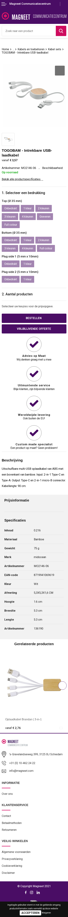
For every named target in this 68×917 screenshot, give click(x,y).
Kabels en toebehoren (31, 49)
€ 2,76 (13, 728)
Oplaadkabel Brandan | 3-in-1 (23, 719)
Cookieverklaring (12, 865)
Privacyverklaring (12, 859)
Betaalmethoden (12, 823)
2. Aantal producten (17, 294)
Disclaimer (8, 873)
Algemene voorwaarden (16, 852)
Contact (6, 816)
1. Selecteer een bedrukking (23, 193)
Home (5, 49)
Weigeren (46, 913)
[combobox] (29, 31)
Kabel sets (54, 49)
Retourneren (9, 829)
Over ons (7, 793)
